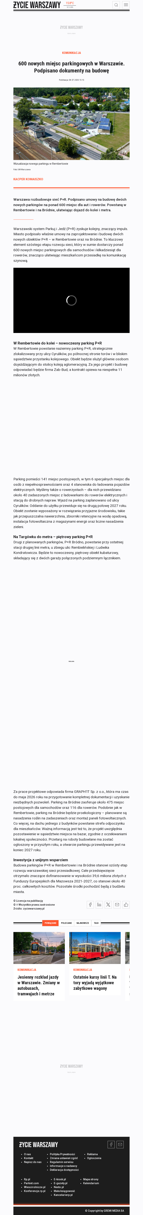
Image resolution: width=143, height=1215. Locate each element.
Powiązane (50, 923)
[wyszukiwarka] (116, 5)
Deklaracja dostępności (64, 1169)
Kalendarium (91, 1183)
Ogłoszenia (94, 1158)
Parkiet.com (31, 1183)
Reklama (92, 1154)
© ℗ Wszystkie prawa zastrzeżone (34, 904)
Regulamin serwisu (61, 1162)
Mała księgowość (64, 1191)
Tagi (96, 923)
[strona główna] (37, 4)
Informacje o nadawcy (63, 1165)
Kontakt (28, 1158)
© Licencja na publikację (28, 900)
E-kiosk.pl (60, 1179)
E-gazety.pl (60, 1183)
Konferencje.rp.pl (34, 1191)
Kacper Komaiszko (28, 179)
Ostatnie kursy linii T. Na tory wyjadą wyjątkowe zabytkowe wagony (95, 983)
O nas (27, 1154)
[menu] (126, 5)
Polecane (66, 923)
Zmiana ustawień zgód (64, 1158)
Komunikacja (71, 53)
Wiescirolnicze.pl (34, 1187)
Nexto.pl (59, 1187)
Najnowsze (83, 923)
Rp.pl (27, 1179)
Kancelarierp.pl (63, 1194)
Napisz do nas (33, 1162)
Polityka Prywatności (62, 1154)
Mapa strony (90, 1179)
